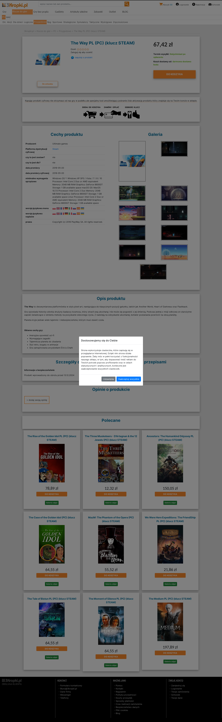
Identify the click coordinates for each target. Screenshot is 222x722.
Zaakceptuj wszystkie (128, 379)
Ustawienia (108, 379)
